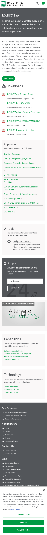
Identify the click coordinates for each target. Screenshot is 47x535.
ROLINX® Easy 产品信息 (18, 103)
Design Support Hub (22, 241)
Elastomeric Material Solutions (15, 416)
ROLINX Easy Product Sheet (20, 94)
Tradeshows (9, 435)
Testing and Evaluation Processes (16, 357)
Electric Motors (10, 175)
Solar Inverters (10, 207)
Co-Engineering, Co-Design (13, 351)
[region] (23, 510)
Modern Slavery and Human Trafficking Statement (22, 485)
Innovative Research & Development (17, 354)
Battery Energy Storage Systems (17, 159)
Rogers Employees (11, 441)
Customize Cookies (23, 515)
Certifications (9, 466)
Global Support (10, 454)
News (7, 428)
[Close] (44, 490)
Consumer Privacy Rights (13, 476)
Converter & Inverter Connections (18, 163)
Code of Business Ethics (13, 469)
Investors (8, 438)
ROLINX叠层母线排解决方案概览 (23, 121)
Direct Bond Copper (11, 387)
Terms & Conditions (12, 463)
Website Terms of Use (12, 482)
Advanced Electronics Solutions (16, 413)
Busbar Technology (11, 392)
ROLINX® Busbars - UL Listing (21, 130)
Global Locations (10, 450)
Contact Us (15, 288)
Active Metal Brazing (11, 390)
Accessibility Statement (13, 479)
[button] (25, 281)
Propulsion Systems (12, 199)
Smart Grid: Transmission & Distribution (21, 203)
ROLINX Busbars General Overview (23, 112)
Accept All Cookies (23, 530)
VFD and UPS (9, 212)
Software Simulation (11, 359)
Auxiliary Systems (11, 154)
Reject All (23, 522)
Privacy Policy (10, 473)
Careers (7, 432)
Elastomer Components (13, 419)
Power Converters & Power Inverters (20, 194)
